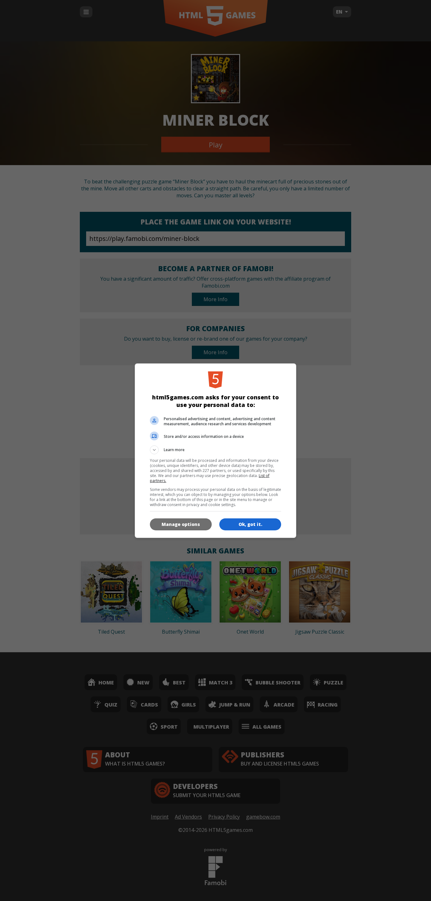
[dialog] (215, 450)
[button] (215, 449)
